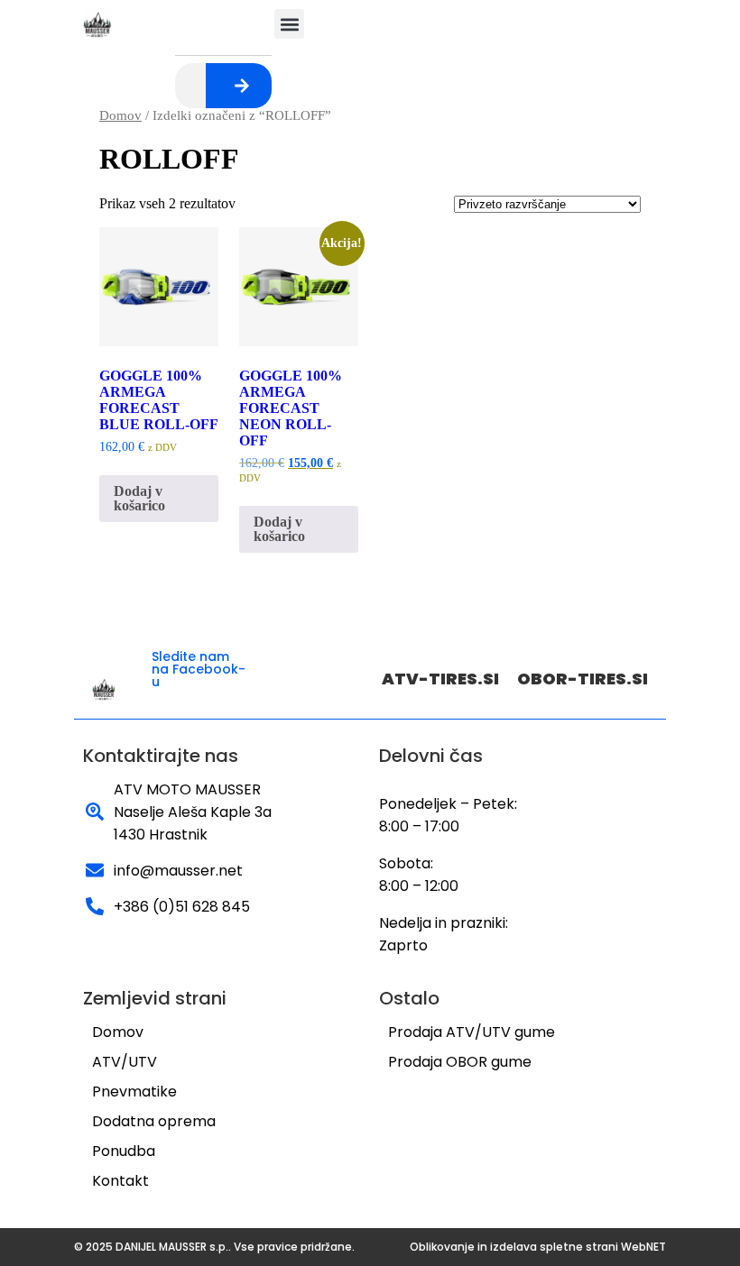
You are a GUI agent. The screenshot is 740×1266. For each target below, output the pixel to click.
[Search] (242, 85)
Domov (120, 115)
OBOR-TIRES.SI (582, 678)
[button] (289, 24)
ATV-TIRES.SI (440, 678)
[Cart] (237, 23)
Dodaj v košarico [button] (139, 498)
